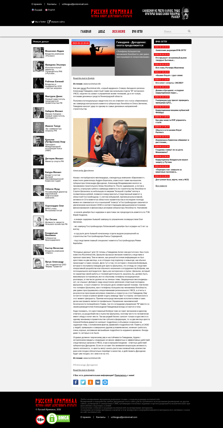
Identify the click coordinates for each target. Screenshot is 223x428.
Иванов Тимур (52, 126)
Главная (85, 31)
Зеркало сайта (58, 22)
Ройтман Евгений (54, 81)
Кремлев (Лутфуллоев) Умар (55, 140)
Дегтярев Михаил (54, 158)
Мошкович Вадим (54, 51)
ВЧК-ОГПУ (137, 31)
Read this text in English (84, 78)
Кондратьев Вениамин (51, 234)
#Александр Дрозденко (85, 365)
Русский (38, 9)
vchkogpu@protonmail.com (75, 4)
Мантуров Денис (54, 96)
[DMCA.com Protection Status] (58, 424)
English (51, 9)
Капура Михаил (53, 172)
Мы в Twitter (40, 22)
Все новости (161, 186)
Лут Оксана (51, 219)
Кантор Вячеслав (54, 248)
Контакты (51, 4)
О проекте (37, 4)
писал (83, 88)
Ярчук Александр (54, 262)
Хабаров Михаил (54, 111)
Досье (101, 31)
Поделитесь (121, 375)
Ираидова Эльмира (55, 65)
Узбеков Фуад (52, 189)
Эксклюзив (118, 31)
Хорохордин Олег (54, 206)
